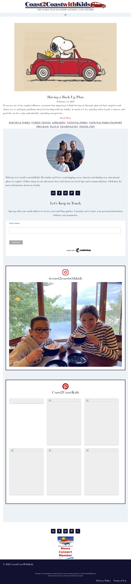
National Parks (77, 122)
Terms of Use (120, 580)
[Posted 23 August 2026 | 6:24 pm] (63, 421)
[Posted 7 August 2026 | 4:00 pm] (26, 471)
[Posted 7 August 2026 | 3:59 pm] (63, 471)
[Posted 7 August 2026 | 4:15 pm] (101, 421)
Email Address (14, 223)
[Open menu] (65, 15)
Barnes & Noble (19, 122)
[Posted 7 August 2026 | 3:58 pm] (101, 471)
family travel (41, 122)
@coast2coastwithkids (65, 278)
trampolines (69, 126)
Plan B (54, 126)
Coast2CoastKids (65, 392)
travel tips (87, 126)
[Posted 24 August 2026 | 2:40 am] (26, 401)
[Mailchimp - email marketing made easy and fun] (79, 250)
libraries (58, 122)
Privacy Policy (103, 580)
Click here (113, 181)
